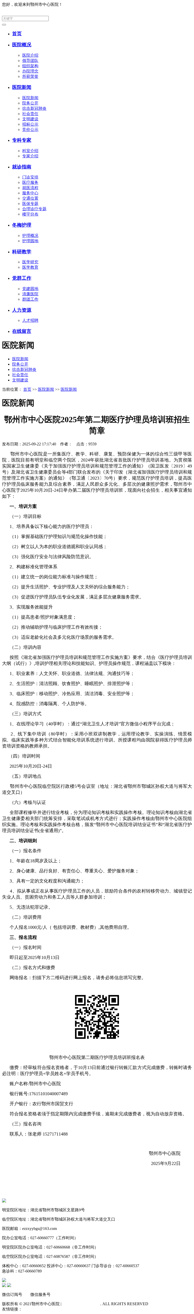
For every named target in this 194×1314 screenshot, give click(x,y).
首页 (17, 33)
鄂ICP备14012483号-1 (81, 1304)
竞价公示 (30, 129)
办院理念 (30, 71)
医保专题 (30, 203)
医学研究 (30, 262)
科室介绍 (30, 151)
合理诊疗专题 (34, 209)
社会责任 (30, 114)
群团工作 (30, 299)
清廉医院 (30, 294)
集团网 (186, 4)
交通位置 (30, 198)
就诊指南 (21, 166)
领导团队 (30, 60)
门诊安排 (30, 177)
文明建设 (30, 119)
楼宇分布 (30, 214)
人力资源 (21, 310)
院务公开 (30, 103)
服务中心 (30, 193)
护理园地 (30, 241)
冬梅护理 (21, 225)
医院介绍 (30, 55)
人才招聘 (30, 320)
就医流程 (30, 188)
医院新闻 (21, 87)
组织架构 (30, 66)
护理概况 (30, 235)
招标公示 (30, 124)
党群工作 (21, 278)
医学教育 (30, 267)
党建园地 (30, 289)
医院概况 (21, 44)
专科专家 (21, 140)
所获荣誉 (30, 76)
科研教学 (21, 251)
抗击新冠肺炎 (34, 108)
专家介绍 (30, 156)
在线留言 (21, 331)
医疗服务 (30, 182)
